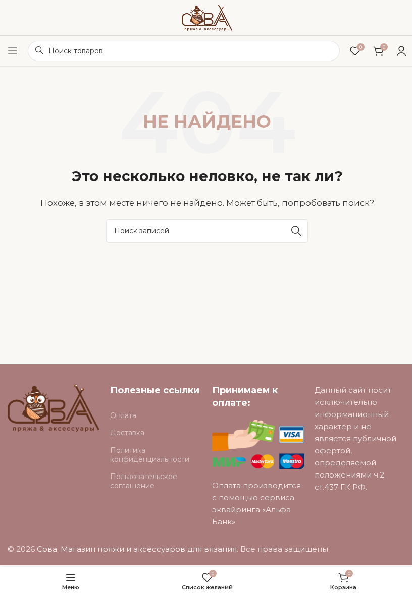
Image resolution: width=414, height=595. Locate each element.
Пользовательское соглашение (143, 481)
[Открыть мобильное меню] (13, 51)
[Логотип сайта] (207, 17)
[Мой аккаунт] (401, 51)
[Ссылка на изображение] (54, 407)
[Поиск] (296, 231)
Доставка (127, 432)
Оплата (123, 415)
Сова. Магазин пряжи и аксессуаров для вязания (137, 549)
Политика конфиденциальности (149, 455)
